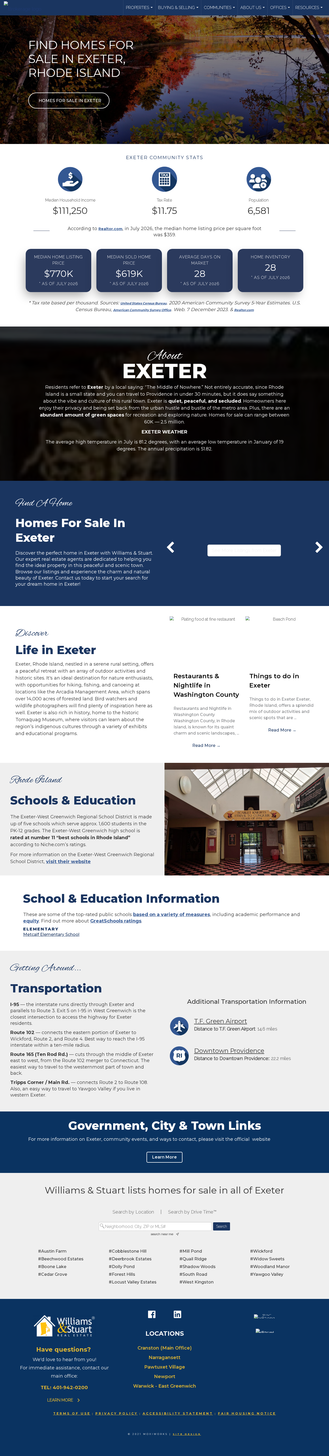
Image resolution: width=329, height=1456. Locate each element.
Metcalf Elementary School (51, 934)
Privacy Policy (116, 1413)
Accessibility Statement (178, 1413)
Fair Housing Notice (247, 1413)
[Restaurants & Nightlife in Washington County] (206, 641)
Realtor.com (110, 229)
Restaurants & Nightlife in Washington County (206, 685)
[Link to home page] (25, 7)
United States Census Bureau (143, 303)
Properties (140, 10)
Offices (280, 10)
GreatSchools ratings (115, 921)
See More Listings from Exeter (244, 550)
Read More (206, 745)
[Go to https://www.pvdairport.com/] (247, 1026)
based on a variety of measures (171, 914)
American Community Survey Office (142, 310)
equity (31, 921)
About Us (253, 10)
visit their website (68, 861)
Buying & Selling (179, 10)
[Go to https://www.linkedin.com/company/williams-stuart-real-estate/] (177, 1314)
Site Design (187, 1434)
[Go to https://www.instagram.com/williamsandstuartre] (164, 1315)
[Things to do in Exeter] (282, 641)
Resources (309, 10)
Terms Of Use (71, 1413)
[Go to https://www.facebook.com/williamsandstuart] (152, 1314)
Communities (220, 10)
